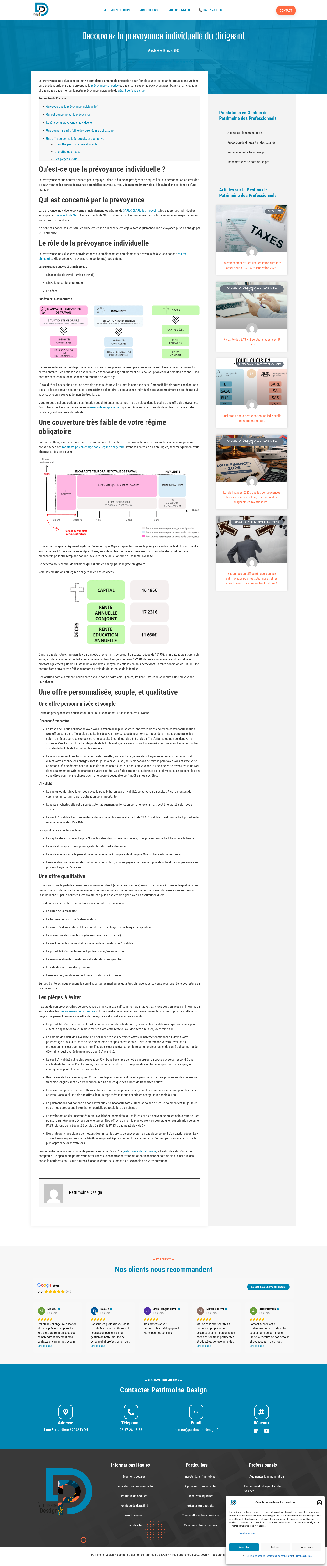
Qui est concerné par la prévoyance (68, 114)
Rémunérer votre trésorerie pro (246, 152)
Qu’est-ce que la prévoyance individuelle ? (72, 106)
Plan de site (134, 1525)
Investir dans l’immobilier (200, 1476)
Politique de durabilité (134, 1506)
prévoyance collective (105, 85)
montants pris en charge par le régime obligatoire (93, 447)
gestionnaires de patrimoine (77, 1011)
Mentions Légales (304, 1556)
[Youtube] (266, 1431)
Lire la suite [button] (45, 1346)
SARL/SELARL (132, 210)
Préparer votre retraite (200, 1506)
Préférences (306, 1547)
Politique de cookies (255, 1556)
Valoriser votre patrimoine (200, 1525)
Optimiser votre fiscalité (200, 1486)
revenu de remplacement (105, 407)
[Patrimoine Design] (40, 9)
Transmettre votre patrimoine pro (248, 162)
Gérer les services (247, 1533)
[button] (319, 1502)
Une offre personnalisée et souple (76, 144)
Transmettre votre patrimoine (200, 1515)
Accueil (127, 62)
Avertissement (134, 1515)
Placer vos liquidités (200, 1496)
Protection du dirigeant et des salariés (180, 62)
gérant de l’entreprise (131, 90)
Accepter (244, 1547)
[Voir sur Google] (41, 1311)
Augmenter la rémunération (244, 133)
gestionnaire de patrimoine (139, 1151)
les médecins (150, 210)
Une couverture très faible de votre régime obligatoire (80, 130)
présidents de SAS (67, 215)
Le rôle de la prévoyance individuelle (69, 122)
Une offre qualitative (67, 152)
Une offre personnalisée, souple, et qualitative (75, 138)
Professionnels (144, 62)
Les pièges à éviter (66, 159)
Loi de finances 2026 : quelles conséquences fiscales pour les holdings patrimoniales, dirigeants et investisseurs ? (251, 497)
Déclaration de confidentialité (280, 1556)
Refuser (275, 1547)
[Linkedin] (256, 1431)
